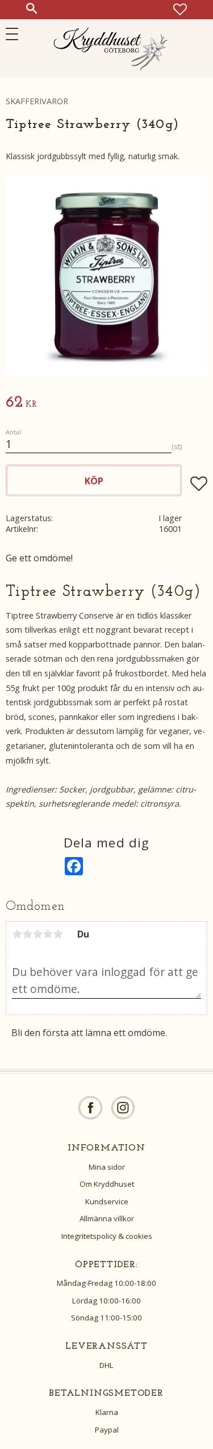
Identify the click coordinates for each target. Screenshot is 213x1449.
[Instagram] (123, 1107)
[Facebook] (90, 1107)
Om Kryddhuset (107, 1184)
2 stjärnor (27, 934)
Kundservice (106, 1201)
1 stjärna (17, 934)
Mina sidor (107, 1167)
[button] (16, 34)
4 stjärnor (48, 934)
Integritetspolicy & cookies (106, 1236)
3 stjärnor (37, 934)
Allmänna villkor (107, 1218)
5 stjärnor (58, 934)
